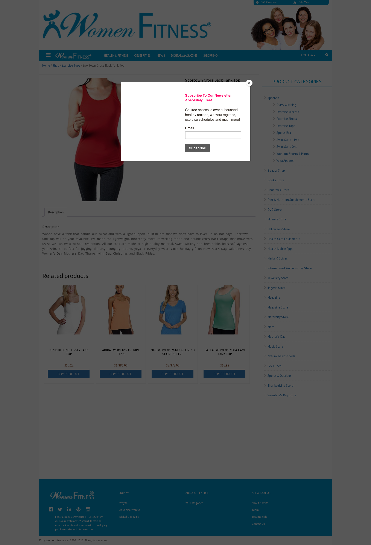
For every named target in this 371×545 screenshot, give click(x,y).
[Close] (249, 83)
